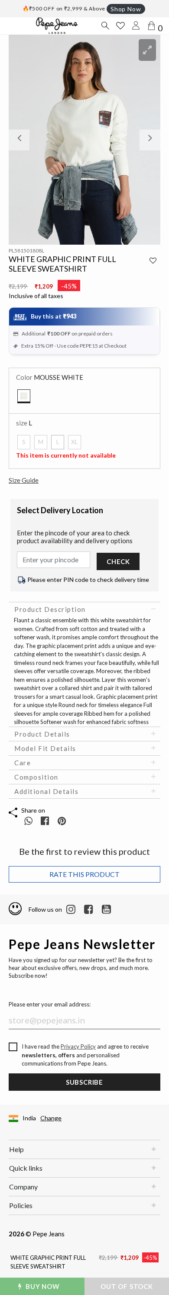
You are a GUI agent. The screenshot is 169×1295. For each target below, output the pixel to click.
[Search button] (105, 26)
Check (118, 561)
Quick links (25, 1168)
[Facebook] (89, 909)
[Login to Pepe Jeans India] (136, 25)
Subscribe (84, 1082)
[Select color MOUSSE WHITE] (24, 396)
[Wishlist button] (120, 25)
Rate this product (84, 874)
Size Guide (24, 480)
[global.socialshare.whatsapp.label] (28, 821)
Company (23, 1186)
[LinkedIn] (71, 909)
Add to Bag (130, 1286)
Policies (20, 1205)
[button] (20, 140)
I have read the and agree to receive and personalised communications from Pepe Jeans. (85, 1055)
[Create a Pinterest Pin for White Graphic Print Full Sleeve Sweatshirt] (62, 821)
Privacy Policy (78, 1046)
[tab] (84, 609)
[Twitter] (106, 909)
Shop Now (125, 9)
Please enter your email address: (50, 1004)
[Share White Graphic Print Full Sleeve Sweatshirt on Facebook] (46, 821)
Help (16, 1149)
